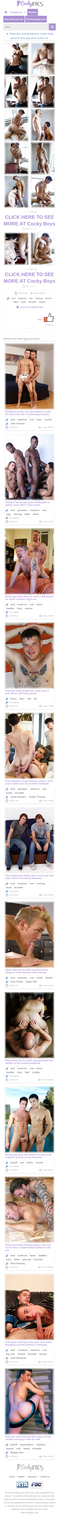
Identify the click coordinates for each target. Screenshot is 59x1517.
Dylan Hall (31, 981)
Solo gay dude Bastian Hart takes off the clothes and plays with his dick (28, 1438)
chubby (36, 1072)
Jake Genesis (17, 423)
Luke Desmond (18, 1358)
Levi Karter (25, 307)
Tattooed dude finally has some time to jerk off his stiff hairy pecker (27, 692)
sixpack (42, 302)
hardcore (22, 298)
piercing (27, 1259)
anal (14, 298)
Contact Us (45, 1477)
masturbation (27, 1444)
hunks (30, 1162)
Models (33, 12)
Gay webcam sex (14, 19)
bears (39, 604)
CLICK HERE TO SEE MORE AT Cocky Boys (29, 220)
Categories (16, 12)
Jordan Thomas (37, 796)
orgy (8, 514)
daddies (10, 608)
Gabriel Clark (37, 307)
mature (28, 608)
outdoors (41, 1444)
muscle (48, 298)
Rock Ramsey (17, 1263)
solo (29, 698)
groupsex (22, 510)
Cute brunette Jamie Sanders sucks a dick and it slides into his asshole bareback (29, 782)
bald (27, 1072)
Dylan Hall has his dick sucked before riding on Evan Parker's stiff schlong (26, 971)
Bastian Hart (16, 1452)
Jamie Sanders (18, 796)
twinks (9, 793)
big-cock (10, 1354)
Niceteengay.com (36, 19)
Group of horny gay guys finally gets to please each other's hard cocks (27, 503)
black (27, 514)
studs (23, 302)
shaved (21, 1354)
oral (31, 298)
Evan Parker (16, 981)
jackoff (13, 1162)
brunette (32, 302)
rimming (39, 298)
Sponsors (32, 1477)
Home (12, 1477)
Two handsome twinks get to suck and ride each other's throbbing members (29, 876)
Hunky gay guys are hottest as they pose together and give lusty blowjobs (28, 1156)
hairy (39, 419)
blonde (49, 977)
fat (35, 698)
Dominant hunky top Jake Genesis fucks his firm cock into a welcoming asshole (28, 413)
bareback (22, 789)
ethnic (36, 514)
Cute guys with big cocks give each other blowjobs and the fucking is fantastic (28, 1343)
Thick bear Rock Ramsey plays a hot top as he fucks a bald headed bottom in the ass (28, 1247)
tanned (43, 1354)
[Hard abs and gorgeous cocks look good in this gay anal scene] (16, 59)
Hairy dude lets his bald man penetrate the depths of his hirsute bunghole (29, 1061)
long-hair (38, 1259)
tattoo (15, 302)
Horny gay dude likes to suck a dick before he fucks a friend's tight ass (29, 597)
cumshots (23, 1350)
